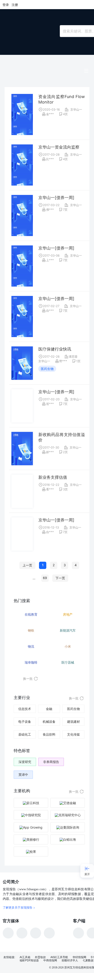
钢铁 (31, 630)
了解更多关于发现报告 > (19, 907)
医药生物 (47, 369)
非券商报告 (51, 762)
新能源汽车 (68, 630)
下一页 (60, 578)
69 (45, 578)
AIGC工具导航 (59, 957)
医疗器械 (67, 662)
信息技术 (24, 709)
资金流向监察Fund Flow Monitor (61, 99)
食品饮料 (49, 734)
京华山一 (76, 109)
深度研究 (24, 762)
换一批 (28, 679)
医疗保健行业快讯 (54, 349)
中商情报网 (50, 960)
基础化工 (24, 734)
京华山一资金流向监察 (58, 147)
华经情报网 (79, 957)
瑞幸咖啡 (31, 662)
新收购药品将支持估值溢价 (61, 437)
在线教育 (31, 614)
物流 (31, 646)
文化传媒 (73, 734)
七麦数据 (88, 960)
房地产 (68, 614)
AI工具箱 (25, 957)
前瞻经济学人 (70, 960)
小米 (68, 646)
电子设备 (24, 721)
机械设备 (49, 721)
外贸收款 (40, 957)
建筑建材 (73, 721)
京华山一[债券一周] (56, 197)
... (34, 578)
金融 (49, 709)
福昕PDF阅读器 (29, 960)
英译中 (23, 774)
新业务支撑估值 (52, 477)
